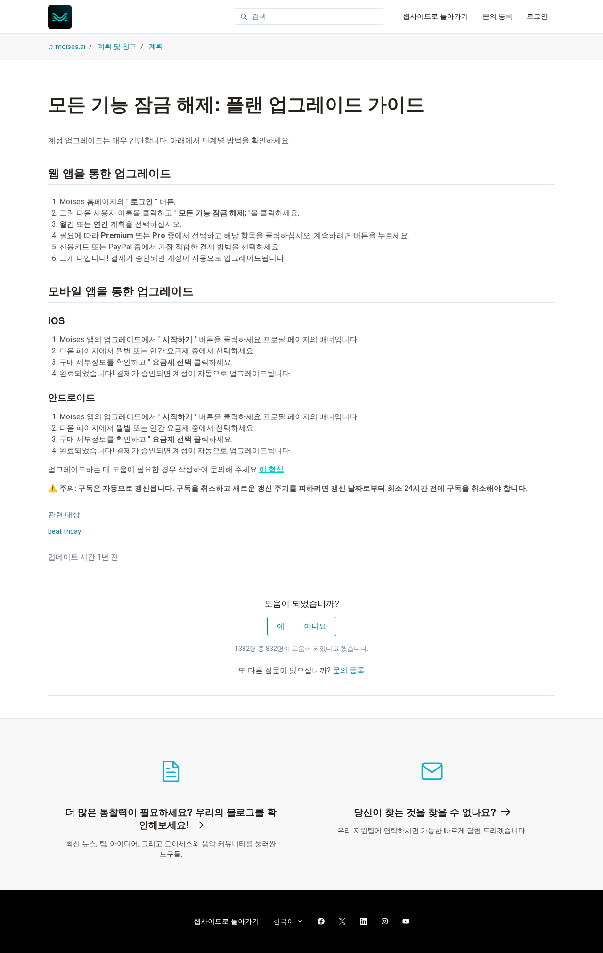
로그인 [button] (537, 16)
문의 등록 (497, 16)
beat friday (64, 531)
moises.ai (70, 46)
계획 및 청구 (117, 46)
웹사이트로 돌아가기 (435, 16)
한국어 (284, 921)
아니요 (315, 626)
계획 (156, 46)
